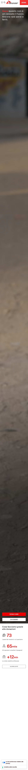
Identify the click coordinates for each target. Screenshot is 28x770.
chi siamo (14, 619)
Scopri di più (14, 666)
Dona (24, 2)
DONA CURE (14, 614)
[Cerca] (4, 2)
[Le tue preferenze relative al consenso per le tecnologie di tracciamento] (2, 767)
